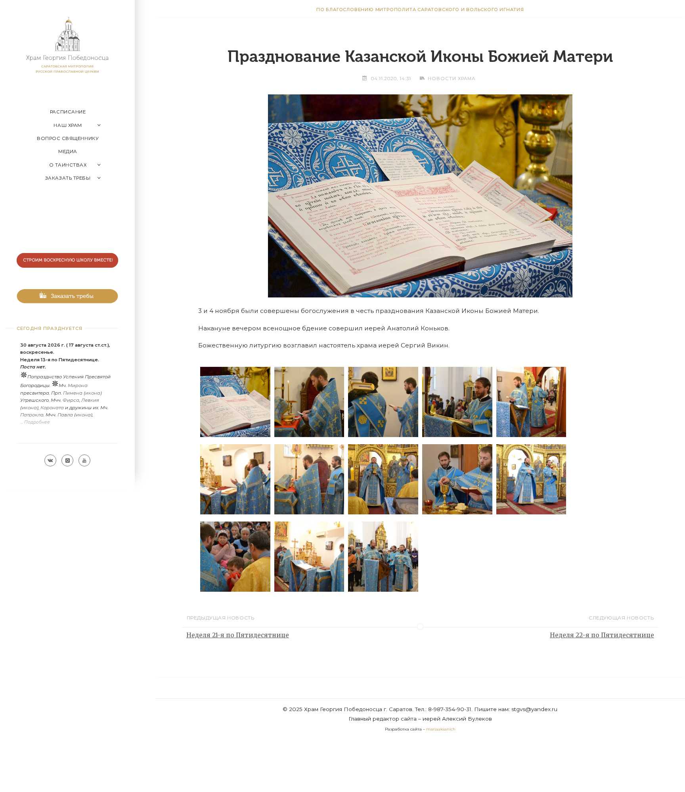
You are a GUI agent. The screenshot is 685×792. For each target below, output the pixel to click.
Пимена (72, 393)
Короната (52, 407)
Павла (65, 415)
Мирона (78, 385)
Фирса (71, 400)
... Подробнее (35, 422)
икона (92, 393)
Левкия (90, 400)
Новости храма (451, 78)
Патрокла (32, 415)
